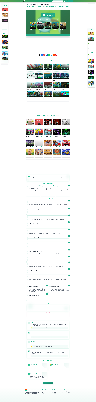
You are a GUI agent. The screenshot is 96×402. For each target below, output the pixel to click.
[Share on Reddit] (54, 55)
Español (69, 391)
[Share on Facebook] (42, 55)
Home (31, 0)
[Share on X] (39, 55)
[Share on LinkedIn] (47, 55)
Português (63, 392)
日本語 (66, 391)
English (63, 391)
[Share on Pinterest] (56, 55)
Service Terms (54, 393)
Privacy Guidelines (54, 392)
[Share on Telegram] (51, 55)
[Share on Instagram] (44, 55)
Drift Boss (40, 0)
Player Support (54, 391)
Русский (66, 392)
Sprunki (45, 0)
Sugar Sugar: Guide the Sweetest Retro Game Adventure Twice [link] (41, 4)
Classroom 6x (31, 4)
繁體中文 (69, 392)
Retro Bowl (35, 0)
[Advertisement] (4, 76)
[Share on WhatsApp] (49, 55)
